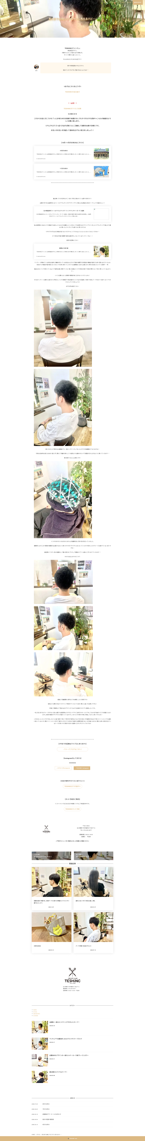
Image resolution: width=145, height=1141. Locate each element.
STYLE (35, 1011)
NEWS (35, 1009)
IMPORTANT (36, 1013)
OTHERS (35, 1015)
